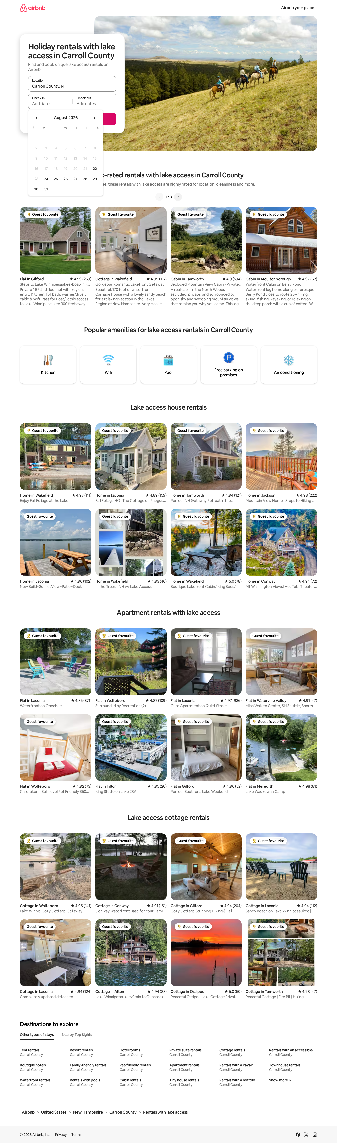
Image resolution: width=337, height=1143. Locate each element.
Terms (76, 1134)
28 (85, 179)
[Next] (178, 197)
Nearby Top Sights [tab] (77, 1034)
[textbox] (50, 104)
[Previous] (159, 197)
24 (46, 179)
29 (95, 179)
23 (36, 179)
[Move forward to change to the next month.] (94, 117)
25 (56, 179)
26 (66, 179)
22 (95, 168)
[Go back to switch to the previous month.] (36, 117)
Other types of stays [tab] (37, 1034)
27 (75, 179)
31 (46, 189)
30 (36, 189)
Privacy (61, 1134)
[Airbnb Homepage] (32, 8)
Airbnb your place (297, 7)
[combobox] (72, 86)
